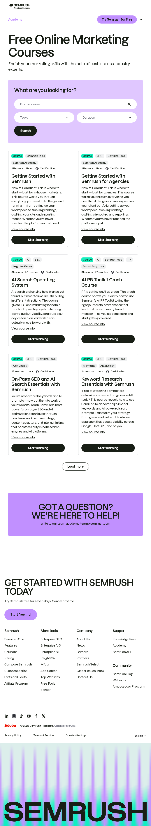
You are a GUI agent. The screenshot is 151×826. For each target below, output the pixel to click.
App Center (49, 670)
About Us (83, 639)
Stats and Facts (15, 677)
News (81, 645)
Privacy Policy (13, 735)
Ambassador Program (128, 686)
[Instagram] (14, 716)
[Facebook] (36, 716)
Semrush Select (88, 664)
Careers (82, 652)
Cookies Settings (76, 735)
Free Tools (48, 683)
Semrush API (122, 652)
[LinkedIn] (6, 716)
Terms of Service (43, 735)
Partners (83, 658)
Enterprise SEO (51, 639)
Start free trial (20, 614)
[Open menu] (141, 6)
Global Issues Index (90, 670)
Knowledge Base (124, 639)
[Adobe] (10, 726)
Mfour (45, 664)
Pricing (9, 658)
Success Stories (15, 670)
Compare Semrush (18, 664)
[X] (43, 716)
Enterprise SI (50, 652)
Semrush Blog (123, 674)
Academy (119, 645)
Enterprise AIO (51, 645)
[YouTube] (29, 716)
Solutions (10, 652)
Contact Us (85, 677)
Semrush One (14, 639)
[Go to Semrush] (19, 6)
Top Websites (50, 677)
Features (10, 645)
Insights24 (48, 658)
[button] (44, 117)
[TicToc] (21, 716)
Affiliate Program (16, 683)
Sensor (46, 689)
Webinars (119, 680)
